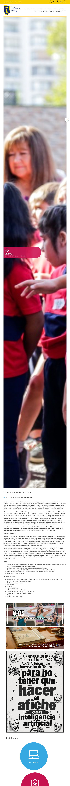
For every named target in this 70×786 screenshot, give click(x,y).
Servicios (45, 11)
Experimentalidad (41, 9)
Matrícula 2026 (8, 2)
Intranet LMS (17, 2)
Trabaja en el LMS (61, 11)
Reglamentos (38, 11)
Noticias (52, 11)
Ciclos (49, 9)
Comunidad (62, 9)
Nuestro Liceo (31, 9)
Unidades (55, 9)
